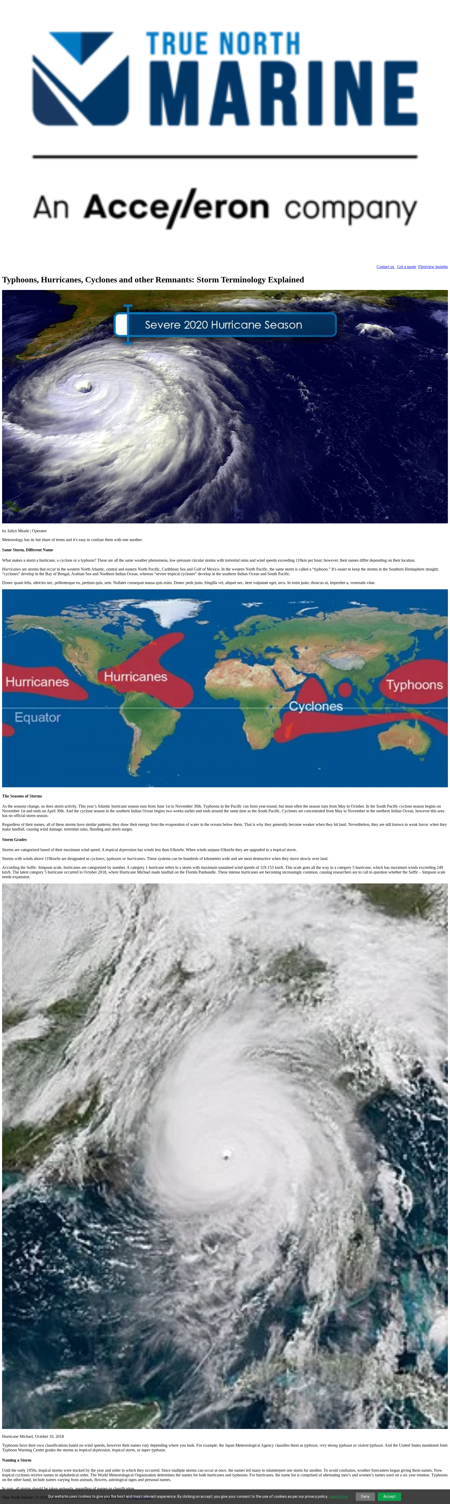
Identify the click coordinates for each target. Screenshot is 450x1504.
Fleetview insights (433, 266)
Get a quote (406, 266)
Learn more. (338, 1496)
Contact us (386, 266)
